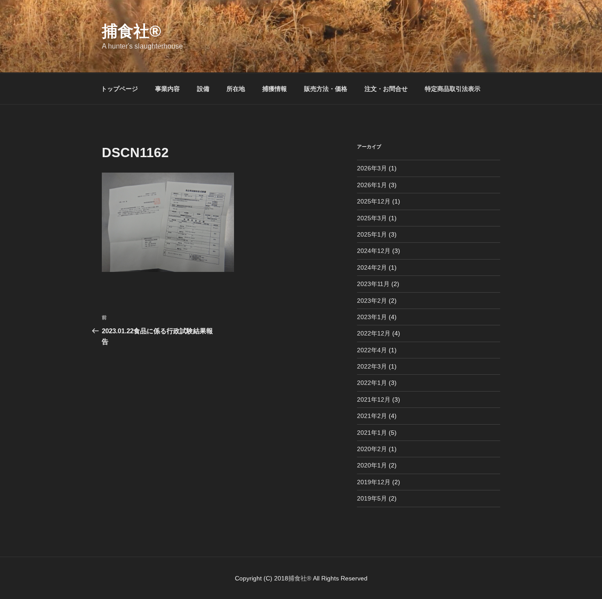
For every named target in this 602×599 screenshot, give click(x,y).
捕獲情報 (274, 88)
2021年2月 (372, 415)
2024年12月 (373, 250)
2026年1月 (372, 184)
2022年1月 (372, 382)
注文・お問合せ (386, 88)
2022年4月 (372, 350)
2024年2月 (372, 267)
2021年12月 (373, 399)
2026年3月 (372, 168)
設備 (203, 88)
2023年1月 (372, 316)
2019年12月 (373, 482)
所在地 (236, 88)
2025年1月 (372, 234)
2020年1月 (372, 465)
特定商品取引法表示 (452, 88)
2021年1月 (372, 432)
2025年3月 (372, 218)
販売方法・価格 (325, 88)
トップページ (119, 88)
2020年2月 (372, 448)
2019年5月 (372, 498)
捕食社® (131, 31)
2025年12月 (373, 201)
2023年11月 (373, 283)
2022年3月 (372, 366)
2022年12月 (373, 333)
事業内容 (167, 88)
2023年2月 (372, 300)
